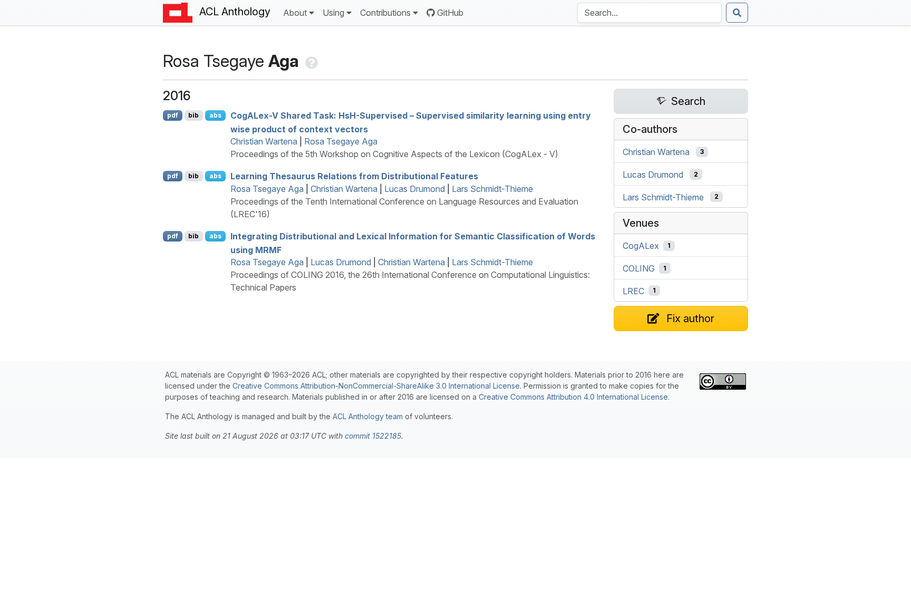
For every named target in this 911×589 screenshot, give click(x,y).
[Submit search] (737, 13)
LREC (633, 290)
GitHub (450, 12)
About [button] (295, 12)
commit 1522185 (373, 435)
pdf (172, 115)
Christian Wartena (263, 141)
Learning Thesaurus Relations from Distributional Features (354, 176)
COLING (639, 268)
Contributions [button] (385, 12)
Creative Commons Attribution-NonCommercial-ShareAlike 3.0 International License (376, 385)
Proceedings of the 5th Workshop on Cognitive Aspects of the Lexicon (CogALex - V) (394, 154)
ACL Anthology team (368, 416)
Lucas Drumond (414, 189)
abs (215, 115)
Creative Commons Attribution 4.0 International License (573, 396)
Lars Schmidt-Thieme (492, 189)
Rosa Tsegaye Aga (340, 141)
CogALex (641, 245)
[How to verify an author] (310, 61)
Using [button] (333, 12)
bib (193, 115)
